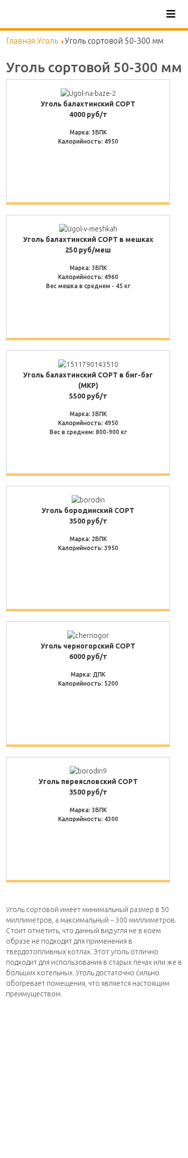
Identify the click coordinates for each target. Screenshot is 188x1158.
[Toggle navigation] (171, 14)
